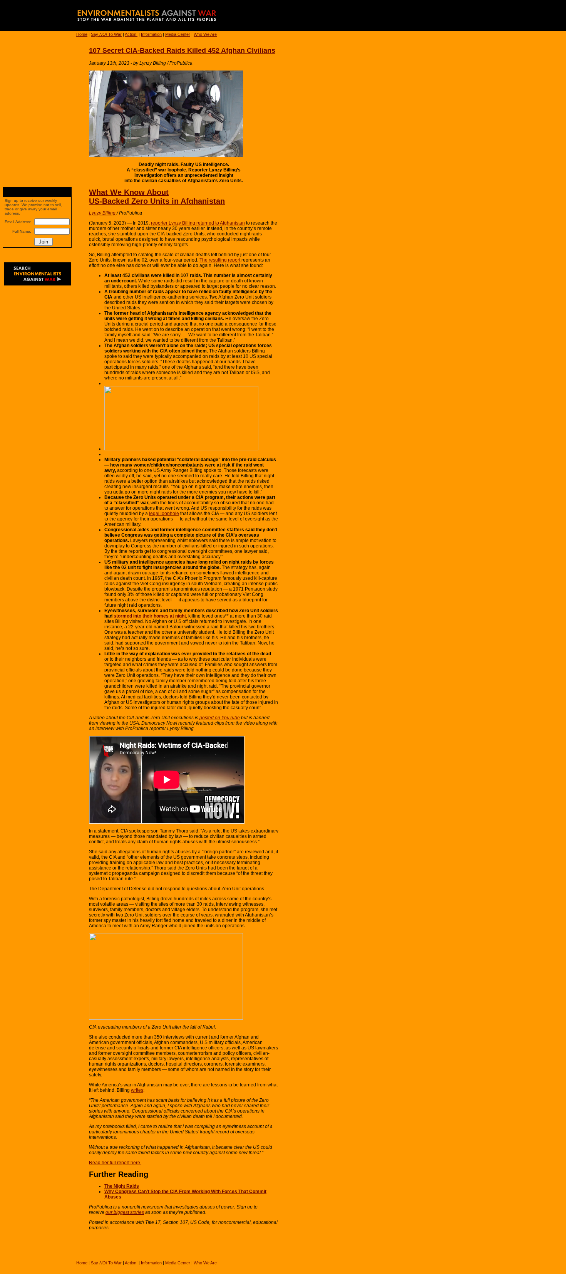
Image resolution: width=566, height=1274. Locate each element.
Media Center (177, 34)
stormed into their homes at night (150, 616)
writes (137, 1090)
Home (81, 34)
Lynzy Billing (102, 213)
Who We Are (205, 34)
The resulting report (219, 260)
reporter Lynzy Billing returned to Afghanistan (198, 223)
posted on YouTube (219, 717)
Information (151, 34)
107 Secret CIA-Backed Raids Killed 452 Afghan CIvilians (182, 50)
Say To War (106, 34)
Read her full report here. (115, 1162)
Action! (131, 34)
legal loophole (164, 513)
